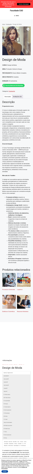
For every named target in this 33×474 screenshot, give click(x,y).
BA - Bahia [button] (5, 416)
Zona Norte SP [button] (6, 375)
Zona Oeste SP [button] (6, 385)
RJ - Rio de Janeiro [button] (7, 394)
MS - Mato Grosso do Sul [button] (8, 425)
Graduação (9, 24)
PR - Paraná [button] (6, 403)
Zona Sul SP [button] (6, 382)
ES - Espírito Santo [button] (7, 400)
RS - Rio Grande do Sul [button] (7, 434)
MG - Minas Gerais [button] (7, 397)
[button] (28, 29)
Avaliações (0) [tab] (17, 96)
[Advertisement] (16, 341)
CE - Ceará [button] (5, 419)
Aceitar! (5, 471)
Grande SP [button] (5, 388)
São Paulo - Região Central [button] (8, 372)
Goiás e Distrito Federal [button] (8, 422)
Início (3, 24)
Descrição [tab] (8, 96)
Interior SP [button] (5, 391)
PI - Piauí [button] (5, 431)
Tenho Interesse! (24, 4)
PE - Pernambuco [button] (7, 413)
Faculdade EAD (16, 10)
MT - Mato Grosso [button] (7, 428)
